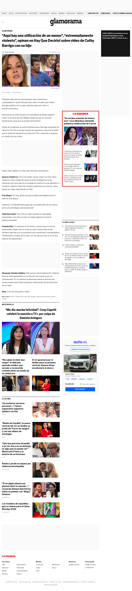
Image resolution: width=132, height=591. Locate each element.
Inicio (4, 13)
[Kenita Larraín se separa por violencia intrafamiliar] (46, 470)
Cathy (38, 296)
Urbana (80, 13)
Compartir (7, 92)
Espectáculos (21, 13)
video (12, 296)
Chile (11, 13)
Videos (54, 13)
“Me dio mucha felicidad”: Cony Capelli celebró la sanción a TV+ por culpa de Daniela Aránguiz (30, 314)
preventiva (46, 296)
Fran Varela (9, 52)
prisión (53, 296)
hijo (25, 296)
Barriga (32, 296)
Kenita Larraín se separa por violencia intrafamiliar (16, 465)
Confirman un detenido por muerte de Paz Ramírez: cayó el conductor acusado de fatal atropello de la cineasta (73, 155)
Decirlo (4, 299)
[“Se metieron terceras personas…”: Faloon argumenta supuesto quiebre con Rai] (46, 410)
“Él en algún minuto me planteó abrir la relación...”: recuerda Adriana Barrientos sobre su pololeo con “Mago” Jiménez (16, 489)
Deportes (33, 13)
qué (28, 296)
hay (41, 296)
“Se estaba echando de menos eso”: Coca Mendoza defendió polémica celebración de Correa (80, 121)
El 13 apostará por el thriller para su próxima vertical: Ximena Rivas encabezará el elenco (44, 364)
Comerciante (105, 13)
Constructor (93, 13)
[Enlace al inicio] (80, 114)
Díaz (22, 296)
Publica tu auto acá (80, 349)
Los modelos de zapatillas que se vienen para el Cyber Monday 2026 (16, 506)
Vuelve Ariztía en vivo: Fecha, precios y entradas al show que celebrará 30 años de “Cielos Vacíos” (73, 179)
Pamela (17, 296)
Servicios (71, 13)
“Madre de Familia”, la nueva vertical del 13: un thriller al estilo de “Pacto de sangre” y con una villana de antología (16, 428)
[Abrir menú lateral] (3, 22)
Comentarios (18, 92)
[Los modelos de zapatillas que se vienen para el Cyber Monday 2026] (46, 510)
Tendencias (44, 13)
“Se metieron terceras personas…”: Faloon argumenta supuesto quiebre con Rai (13, 407)
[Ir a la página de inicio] (66, 22)
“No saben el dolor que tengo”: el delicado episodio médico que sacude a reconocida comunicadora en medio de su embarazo (15, 367)
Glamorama (7, 31)
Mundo (62, 13)
